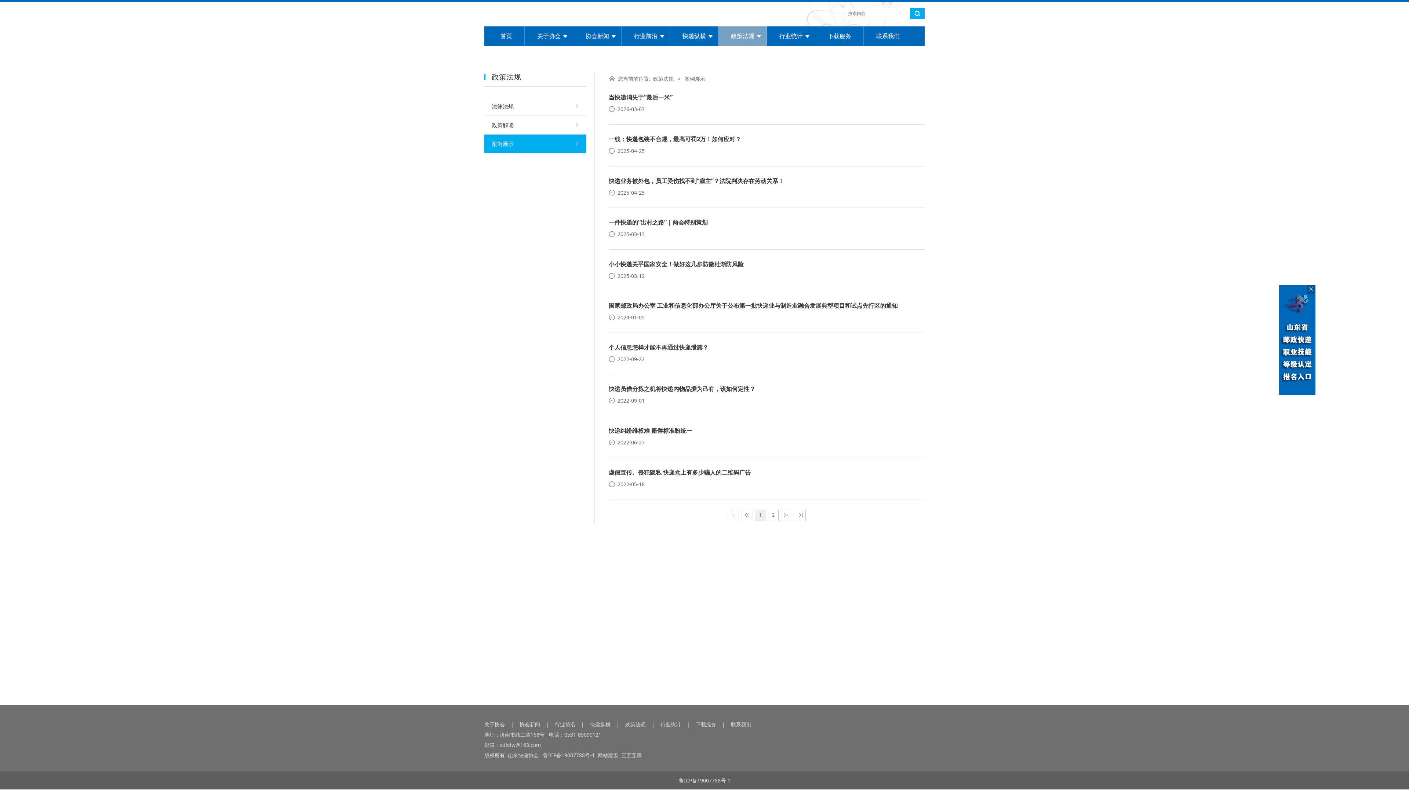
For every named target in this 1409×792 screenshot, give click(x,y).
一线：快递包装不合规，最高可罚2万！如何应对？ (675, 139)
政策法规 (742, 36)
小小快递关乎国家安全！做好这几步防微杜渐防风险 (676, 264)
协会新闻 (597, 36)
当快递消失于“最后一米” (641, 97)
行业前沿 (646, 36)
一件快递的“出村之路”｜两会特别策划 (658, 222)
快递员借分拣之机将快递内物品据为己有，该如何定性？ (682, 389)
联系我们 (888, 36)
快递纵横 (694, 36)
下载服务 (839, 36)
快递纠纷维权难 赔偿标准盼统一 (650, 430)
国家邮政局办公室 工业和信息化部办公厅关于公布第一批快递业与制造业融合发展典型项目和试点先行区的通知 (753, 305)
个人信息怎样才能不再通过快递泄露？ (659, 347)
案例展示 (503, 143)
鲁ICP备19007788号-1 (570, 755)
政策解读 (503, 125)
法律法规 (503, 106)
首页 (506, 36)
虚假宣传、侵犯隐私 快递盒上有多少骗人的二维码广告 (680, 472)
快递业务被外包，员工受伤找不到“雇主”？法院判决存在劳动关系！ (696, 181)
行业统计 (791, 36)
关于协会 (549, 36)
